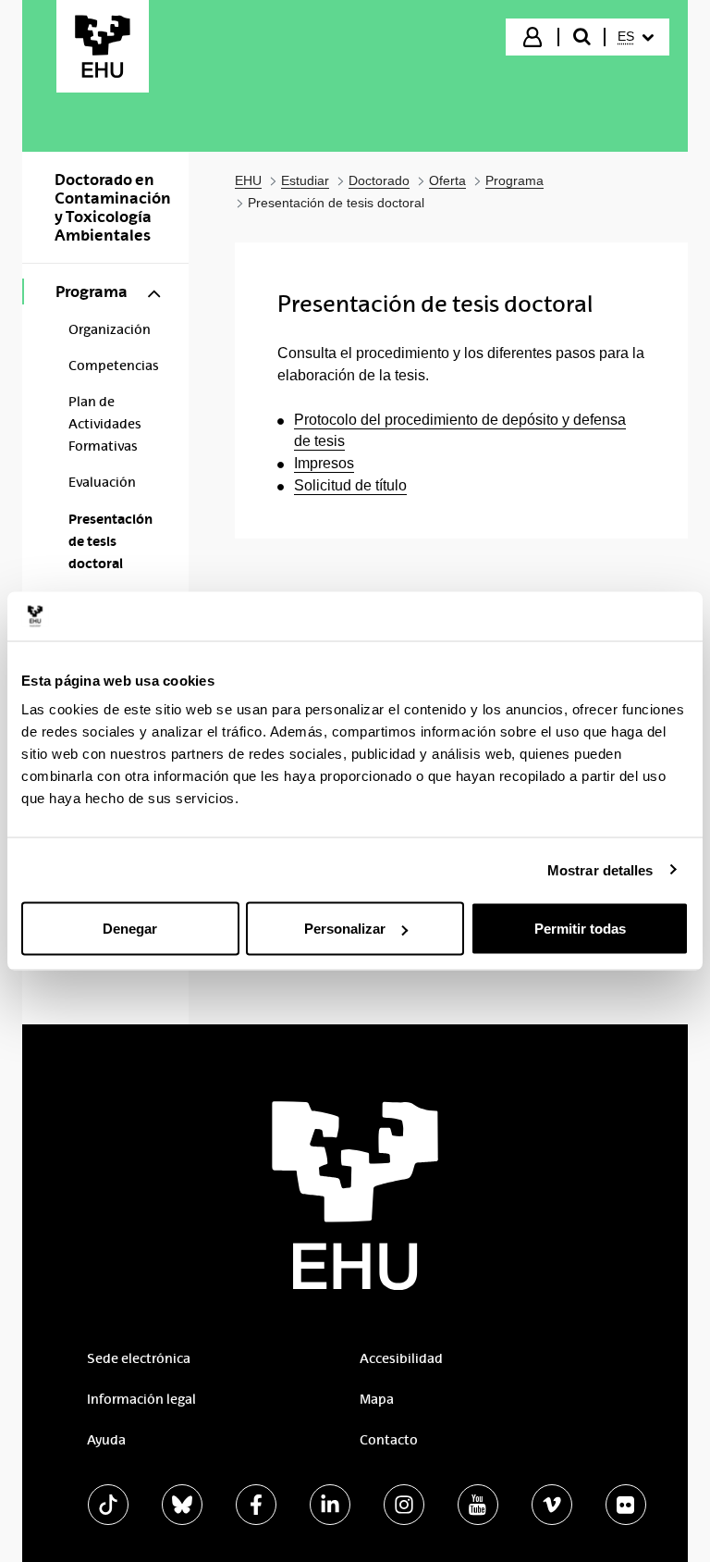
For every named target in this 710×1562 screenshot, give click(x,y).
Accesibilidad (401, 1358)
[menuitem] (636, 37)
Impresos (324, 463)
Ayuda (106, 1439)
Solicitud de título (350, 485)
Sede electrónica (138, 1358)
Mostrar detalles (600, 869)
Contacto (389, 1439)
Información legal (141, 1399)
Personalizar (345, 928)
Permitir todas (580, 928)
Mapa (377, 1399)
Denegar (130, 928)
